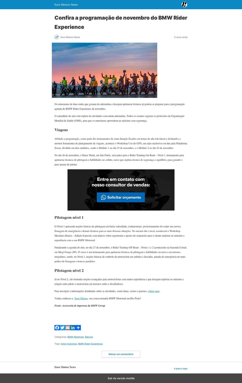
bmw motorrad (69, 343)
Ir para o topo (181, 368)
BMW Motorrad (75, 336)
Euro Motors (81, 298)
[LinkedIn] (73, 329)
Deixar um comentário (121, 354)
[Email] (67, 329)
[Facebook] (57, 329)
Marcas (89, 336)
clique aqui (153, 291)
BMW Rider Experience (90, 343)
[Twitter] (62, 329)
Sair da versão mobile (121, 378)
